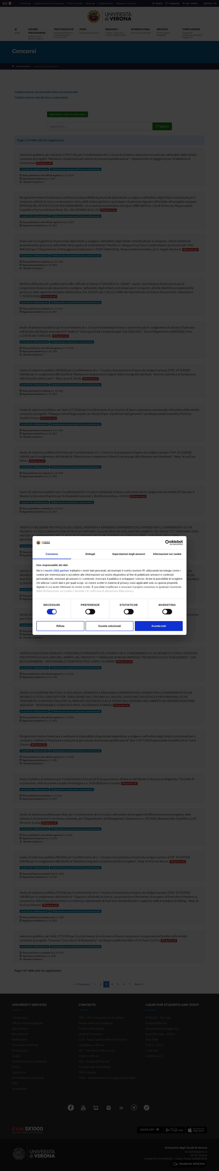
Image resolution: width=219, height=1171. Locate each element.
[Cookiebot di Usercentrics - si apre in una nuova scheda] (168, 542)
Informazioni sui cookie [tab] (167, 553)
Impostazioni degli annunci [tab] (128, 553)
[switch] (90, 611)
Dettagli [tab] (90, 553)
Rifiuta (60, 625)
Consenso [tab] (52, 553)
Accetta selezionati (109, 625)
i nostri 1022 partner (56, 570)
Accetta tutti (158, 625)
